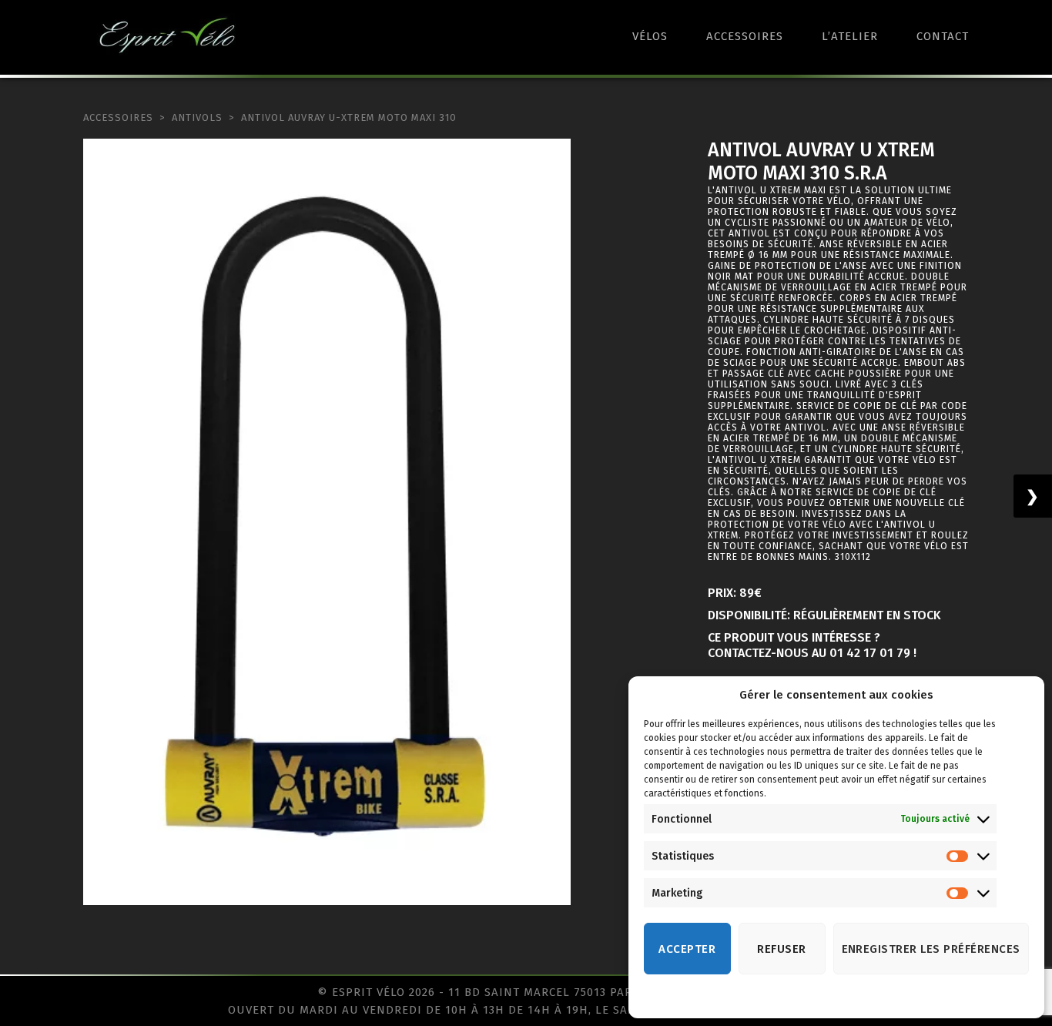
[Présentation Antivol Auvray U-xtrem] (327, 522)
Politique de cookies (821, 997)
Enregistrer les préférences (931, 949)
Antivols (197, 117)
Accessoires (744, 36)
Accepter (686, 949)
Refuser (781, 949)
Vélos (650, 36)
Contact (942, 36)
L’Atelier (850, 36)
